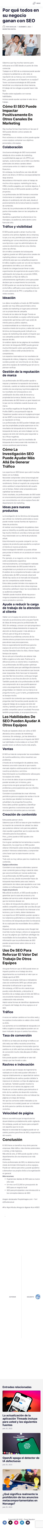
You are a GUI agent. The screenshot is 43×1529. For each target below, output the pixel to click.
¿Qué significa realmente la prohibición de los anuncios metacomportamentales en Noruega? (20, 1498)
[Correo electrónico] (28, 1523)
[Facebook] (5, 1523)
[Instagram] (16, 1523)
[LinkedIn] (22, 1523)
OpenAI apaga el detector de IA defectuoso (21, 1459)
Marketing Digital (9, 29)
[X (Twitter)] (10, 1523)
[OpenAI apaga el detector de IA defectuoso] (21, 1443)
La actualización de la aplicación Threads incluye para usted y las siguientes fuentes (20, 1420)
